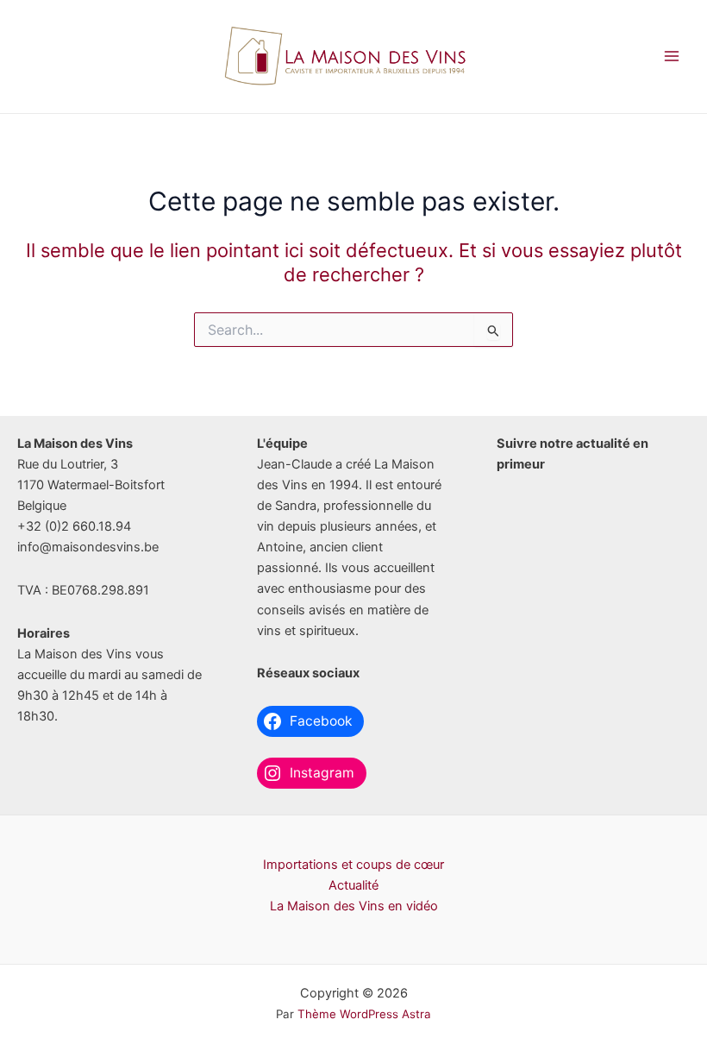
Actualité (353, 885)
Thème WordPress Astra (364, 1014)
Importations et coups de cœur (353, 864)
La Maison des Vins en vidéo (354, 906)
